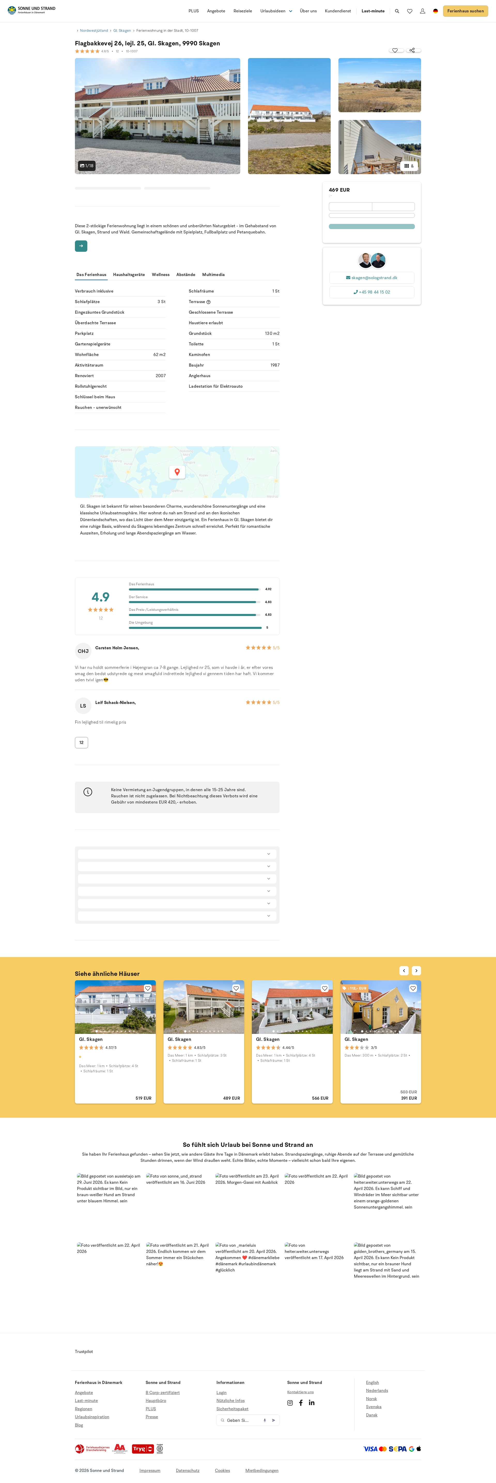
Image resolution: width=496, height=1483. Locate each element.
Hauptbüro (156, 1401)
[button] (109, 1206)
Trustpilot (84, 1352)
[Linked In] (311, 1403)
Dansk (371, 1415)
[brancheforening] (93, 1452)
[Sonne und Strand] (31, 11)
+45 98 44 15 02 (374, 292)
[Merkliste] (409, 11)
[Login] (422, 11)
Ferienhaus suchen (465, 11)
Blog (79, 1425)
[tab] (96, 1031)
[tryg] (144, 1452)
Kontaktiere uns (300, 1392)
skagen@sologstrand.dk (375, 278)
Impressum (150, 1470)
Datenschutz (187, 1470)
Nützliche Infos (230, 1401)
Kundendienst (338, 11)
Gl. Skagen (122, 30)
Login (221, 1393)
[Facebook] (301, 1403)
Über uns (308, 11)
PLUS (194, 11)
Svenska (374, 1407)
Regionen (83, 1409)
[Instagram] (290, 1403)
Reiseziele (243, 11)
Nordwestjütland (94, 30)
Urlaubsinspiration (92, 1417)
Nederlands (377, 1390)
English (372, 1382)
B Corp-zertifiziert (163, 1393)
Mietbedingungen (261, 1470)
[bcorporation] (161, 1452)
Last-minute (373, 11)
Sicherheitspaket (232, 1409)
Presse (152, 1417)
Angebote (216, 11)
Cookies (222, 1470)
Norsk (371, 1399)
